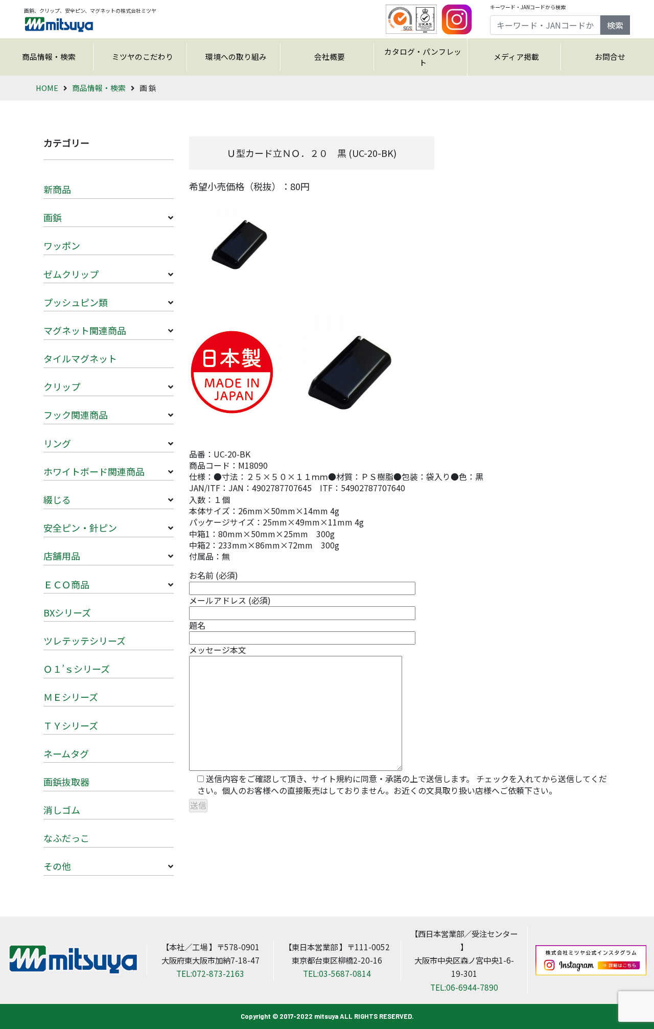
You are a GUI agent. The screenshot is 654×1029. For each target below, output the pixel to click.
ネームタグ (66, 753)
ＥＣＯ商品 (66, 584)
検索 (615, 25)
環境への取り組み (236, 56)
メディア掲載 (516, 56)
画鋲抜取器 (66, 781)
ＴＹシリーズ (70, 725)
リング (57, 443)
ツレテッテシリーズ (84, 640)
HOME (47, 87)
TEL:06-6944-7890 (464, 987)
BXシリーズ (67, 612)
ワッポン (61, 245)
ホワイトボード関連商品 (94, 471)
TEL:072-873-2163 (210, 973)
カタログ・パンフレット (422, 56)
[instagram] (457, 18)
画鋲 (52, 217)
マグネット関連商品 (84, 330)
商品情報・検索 (49, 56)
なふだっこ (66, 837)
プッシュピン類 (75, 302)
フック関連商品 (75, 414)
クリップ (61, 386)
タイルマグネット (80, 358)
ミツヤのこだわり (142, 56)
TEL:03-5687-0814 (337, 973)
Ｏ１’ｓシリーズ (76, 668)
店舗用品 (61, 555)
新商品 (57, 189)
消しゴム (61, 809)
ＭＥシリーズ (70, 696)
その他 (57, 866)
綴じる (57, 499)
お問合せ (610, 56)
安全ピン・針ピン (80, 527)
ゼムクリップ (71, 274)
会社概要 (329, 56)
